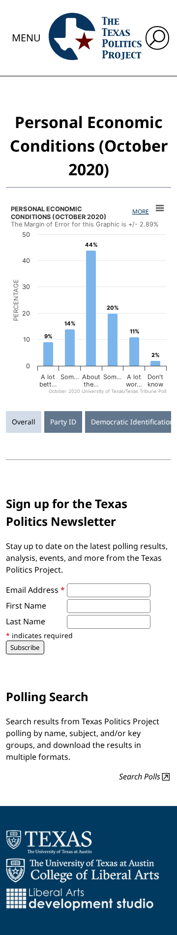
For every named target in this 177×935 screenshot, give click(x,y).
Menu (26, 37)
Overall (23, 421)
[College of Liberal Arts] (82, 870)
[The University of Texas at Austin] (49, 842)
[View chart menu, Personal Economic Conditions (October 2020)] (160, 208)
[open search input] (157, 38)
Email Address (35, 589)
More (140, 211)
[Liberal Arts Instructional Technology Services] (80, 899)
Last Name (25, 621)
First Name (26, 605)
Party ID (63, 421)
